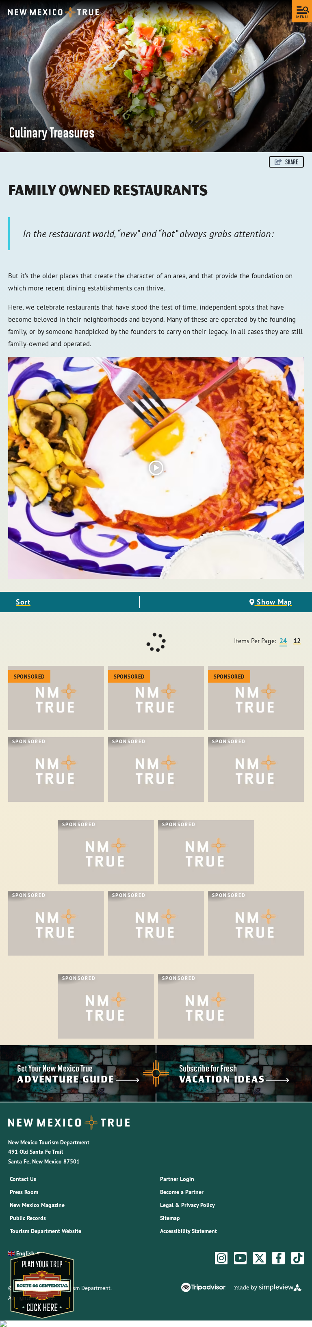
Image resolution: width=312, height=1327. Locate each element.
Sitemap (170, 1218)
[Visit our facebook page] (278, 1258)
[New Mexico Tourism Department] (53, 12)
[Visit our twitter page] (259, 1258)
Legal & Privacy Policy (187, 1205)
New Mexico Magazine (37, 1205)
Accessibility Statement (188, 1231)
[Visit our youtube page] (240, 1258)
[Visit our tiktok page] (297, 1258)
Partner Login (177, 1179)
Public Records (28, 1218)
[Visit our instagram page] (221, 1258)
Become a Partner (182, 1192)
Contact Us (23, 1179)
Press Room (24, 1192)
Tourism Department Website (45, 1231)
